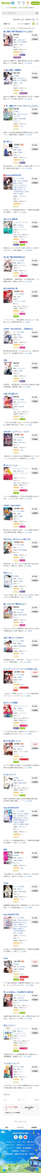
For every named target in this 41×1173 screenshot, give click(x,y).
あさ (21, 185)
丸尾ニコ (22, 191)
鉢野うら (21, 928)
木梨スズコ (16, 193)
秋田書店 (21, 969)
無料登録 (36, 3)
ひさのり (16, 404)
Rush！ (21, 680)
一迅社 (21, 44)
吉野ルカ (20, 749)
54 (22, 52)
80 (22, 450)
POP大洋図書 (23, 550)
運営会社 (32, 1154)
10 (22, 126)
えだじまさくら (21, 402)
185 (22, 160)
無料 (35, 672)
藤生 (21, 193)
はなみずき (20, 998)
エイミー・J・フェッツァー (20, 474)
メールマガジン (30, 1145)
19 (22, 653)
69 (22, 622)
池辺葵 (19, 150)
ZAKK (19, 334)
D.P (18, 966)
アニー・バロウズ (18, 227)
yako (27, 191)
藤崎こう (20, 1069)
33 (22, 685)
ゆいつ (25, 185)
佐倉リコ (26, 920)
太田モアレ (20, 858)
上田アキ (20, 181)
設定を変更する (29, 1108)
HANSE (19, 677)
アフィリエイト (10, 1148)
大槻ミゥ (20, 889)
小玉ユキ (20, 578)
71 (22, 378)
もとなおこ (20, 225)
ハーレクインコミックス (20, 222)
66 (22, 273)
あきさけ (20, 114)
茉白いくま (22, 189)
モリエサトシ (21, 368)
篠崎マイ (16, 183)
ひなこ (15, 816)
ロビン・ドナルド (18, 710)
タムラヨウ (16, 116)
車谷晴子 (25, 181)
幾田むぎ (16, 818)
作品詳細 (35, 39)
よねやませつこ (21, 40)
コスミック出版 (23, 751)
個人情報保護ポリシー (29, 1148)
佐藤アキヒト (21, 263)
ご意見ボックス (20, 1145)
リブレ (21, 1072)
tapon (19, 296)
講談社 (21, 152)
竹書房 (21, 337)
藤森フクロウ (17, 42)
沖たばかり (20, 612)
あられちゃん (23, 922)
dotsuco (19, 440)
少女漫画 (16, 37)
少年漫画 (16, 111)
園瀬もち (16, 189)
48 (22, 589)
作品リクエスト (10, 1145)
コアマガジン (22, 196)
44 (22, 345)
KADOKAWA (22, 119)
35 (22, 524)
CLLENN (21, 406)
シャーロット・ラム (19, 1033)
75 (22, 416)
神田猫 (22, 822)
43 (22, 723)
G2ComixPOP (23, 615)
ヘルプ (19, 1142)
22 (22, 90)
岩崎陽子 (20, 708)
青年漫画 (16, 855)
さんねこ (25, 114)
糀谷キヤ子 (20, 780)
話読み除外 (16, 19)
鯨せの (21, 183)
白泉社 (21, 371)
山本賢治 (22, 966)
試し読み (35, 35)
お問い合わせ (30, 1142)
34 (22, 756)
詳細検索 (34, 1127)
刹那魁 (19, 643)
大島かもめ (16, 187)
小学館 (21, 581)
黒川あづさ (20, 471)
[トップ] (6, 3)
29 (22, 1079)
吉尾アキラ (16, 824)
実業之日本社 (22, 783)
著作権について (25, 1151)
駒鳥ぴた (22, 931)
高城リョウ (24, 816)
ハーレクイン (22, 229)
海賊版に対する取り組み (21, 1154)
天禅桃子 (16, 820)
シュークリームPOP (19, 301)
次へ (36, 1100)
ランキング (20, 1127)
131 (22, 239)
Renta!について (11, 1142)
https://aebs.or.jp (14, 1170)
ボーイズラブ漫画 (18, 178)
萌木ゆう (26, 813)
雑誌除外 (28, 19)
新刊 (6, 1127)
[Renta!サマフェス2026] (12, 3)
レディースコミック (19, 995)
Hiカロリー (23, 187)
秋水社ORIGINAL (24, 1000)
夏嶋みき (21, 820)
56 (22, 487)
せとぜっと (16, 185)
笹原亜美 (24, 42)
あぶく (21, 818)
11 (22, 899)
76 (22, 557)
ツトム (19, 547)
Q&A (24, 1142)
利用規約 (18, 1148)
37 (22, 1045)
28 (22, 868)
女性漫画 (16, 147)
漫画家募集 (10, 1154)
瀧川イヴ (20, 1031)
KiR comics (22, 442)
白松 (19, 816)
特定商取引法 (15, 1151)
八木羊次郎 (16, 191)
